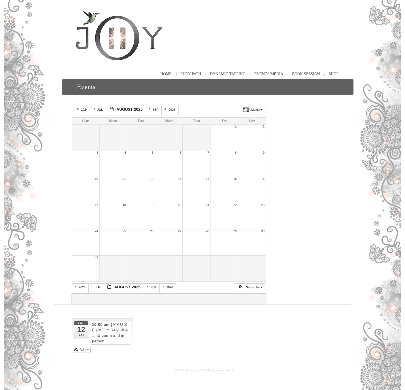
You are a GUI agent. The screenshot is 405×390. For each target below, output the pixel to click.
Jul (100, 109)
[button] (250, 288)
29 (235, 231)
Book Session (306, 74)
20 (179, 205)
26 (151, 231)
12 (151, 178)
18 (124, 205)
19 (151, 205)
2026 (172, 109)
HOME (166, 74)
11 (124, 178)
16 (262, 178)
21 (207, 205)
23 (262, 205)
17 (96, 205)
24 (96, 231)
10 (96, 178)
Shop (334, 74)
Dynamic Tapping (227, 74)
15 (235, 178)
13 (179, 178)
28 (207, 231)
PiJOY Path (190, 74)
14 (207, 178)
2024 (84, 109)
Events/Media (268, 74)
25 (124, 231)
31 (96, 257)
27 (179, 231)
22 (235, 205)
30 (262, 231)
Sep (156, 109)
